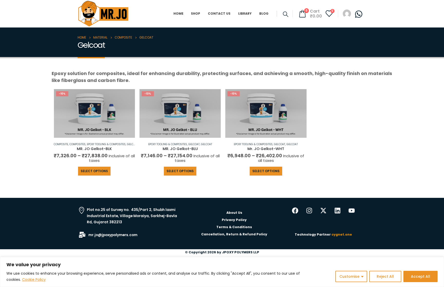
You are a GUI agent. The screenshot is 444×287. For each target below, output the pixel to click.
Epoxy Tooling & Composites (106, 144)
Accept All (420, 276)
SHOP (195, 13)
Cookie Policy (34, 279)
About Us (234, 212)
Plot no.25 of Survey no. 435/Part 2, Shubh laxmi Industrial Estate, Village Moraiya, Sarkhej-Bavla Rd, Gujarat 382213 (132, 216)
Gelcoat (132, 144)
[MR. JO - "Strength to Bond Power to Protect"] (103, 13)
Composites (77, 144)
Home (178, 13)
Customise (349, 276)
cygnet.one (341, 234)
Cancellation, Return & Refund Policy (234, 234)
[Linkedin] (337, 210)
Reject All (385, 276)
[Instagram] (309, 210)
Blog (264, 13)
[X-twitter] (323, 210)
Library (245, 13)
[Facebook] (295, 210)
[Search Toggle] (285, 14)
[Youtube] (351, 210)
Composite (61, 144)
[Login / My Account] (347, 13)
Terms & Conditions (234, 227)
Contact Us (219, 13)
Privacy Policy (234, 220)
